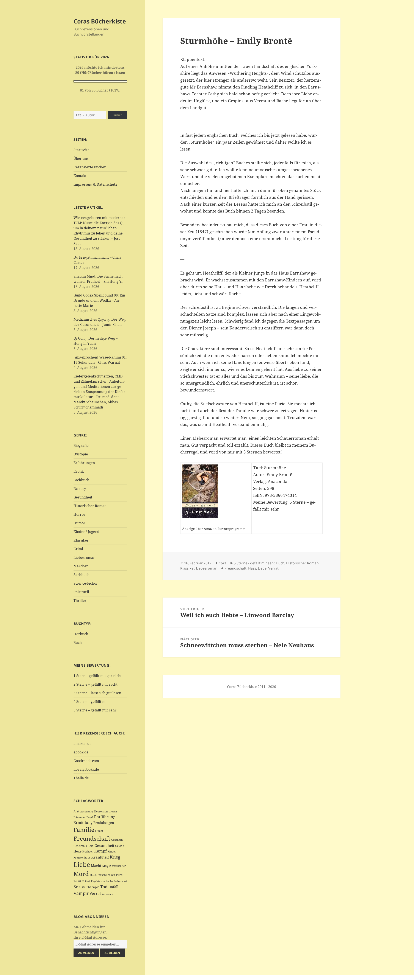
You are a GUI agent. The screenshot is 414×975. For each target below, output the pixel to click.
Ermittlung (83, 822)
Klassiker (81, 540)
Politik (78, 881)
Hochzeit (87, 851)
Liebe (82, 864)
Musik (93, 875)
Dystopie (81, 454)
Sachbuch (81, 574)
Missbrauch (119, 866)
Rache (109, 881)
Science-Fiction (86, 583)
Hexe (78, 851)
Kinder (112, 851)
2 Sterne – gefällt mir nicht (96, 684)
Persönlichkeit (106, 875)
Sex (77, 887)
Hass (252, 568)
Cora (222, 563)
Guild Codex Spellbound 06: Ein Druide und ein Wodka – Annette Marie (99, 300)
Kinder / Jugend (86, 531)
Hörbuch (81, 634)
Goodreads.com (86, 760)
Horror (79, 514)
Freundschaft (92, 838)
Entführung (104, 816)
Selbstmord (120, 881)
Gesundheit (83, 497)
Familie (84, 830)
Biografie (81, 445)
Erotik (79, 471)
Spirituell (81, 592)
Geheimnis (80, 846)
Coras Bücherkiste (100, 21)
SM (83, 887)
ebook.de (81, 752)
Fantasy (80, 488)
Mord (81, 874)
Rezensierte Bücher (90, 167)
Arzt (76, 811)
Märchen (81, 566)
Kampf (100, 851)
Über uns (81, 158)
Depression (101, 811)
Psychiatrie (98, 881)
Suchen (117, 115)
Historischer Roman (90, 505)
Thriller (80, 600)
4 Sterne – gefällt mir (91, 701)
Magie (106, 866)
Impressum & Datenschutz (95, 184)
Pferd (119, 875)
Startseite (81, 149)
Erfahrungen (84, 462)
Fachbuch (81, 480)
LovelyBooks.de (86, 769)
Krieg (115, 857)
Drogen (113, 811)
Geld (91, 846)
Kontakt (80, 175)
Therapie (92, 887)
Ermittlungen (103, 822)
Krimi (78, 548)
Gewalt (119, 846)
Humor (79, 523)
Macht (96, 865)
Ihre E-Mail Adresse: (90, 937)
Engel (89, 817)
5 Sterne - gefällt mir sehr (254, 563)
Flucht (99, 830)
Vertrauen (107, 894)
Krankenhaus (82, 857)
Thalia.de (81, 778)
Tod (104, 886)
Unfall (113, 886)
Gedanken (117, 839)
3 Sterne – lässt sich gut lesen (97, 693)
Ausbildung (86, 811)
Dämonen (80, 817)
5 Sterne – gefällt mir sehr (95, 710)
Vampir (81, 893)
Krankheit (100, 857)
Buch (78, 642)
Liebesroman (84, 557)
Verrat (95, 893)
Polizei (86, 881)
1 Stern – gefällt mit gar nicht (98, 675)
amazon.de (82, 743)
